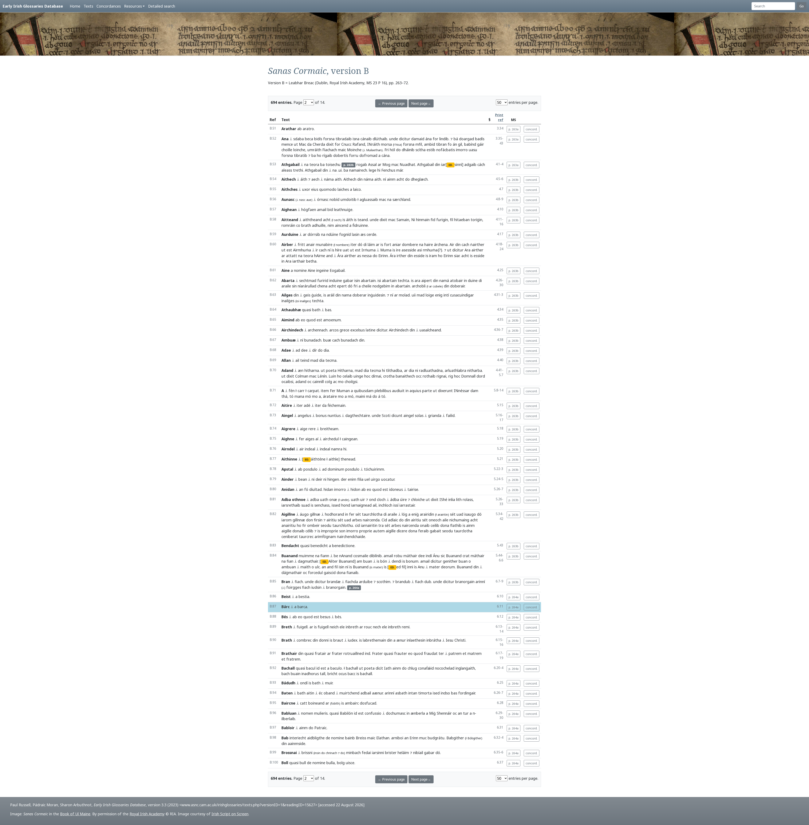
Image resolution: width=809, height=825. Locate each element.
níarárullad (307, 285)
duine (473, 280)
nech (377, 626)
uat (346, 249)
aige (303, 428)
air (301, 448)
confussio (373, 713)
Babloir (288, 727)
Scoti (386, 415)
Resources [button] (133, 6)
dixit (330, 144)
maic (342, 149)
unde (393, 138)
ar (379, 164)
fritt (301, 244)
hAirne (319, 255)
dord (481, 376)
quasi (306, 309)
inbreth (352, 626)
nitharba (474, 370)
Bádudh (288, 682)
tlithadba (394, 370)
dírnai (376, 376)
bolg (341, 762)
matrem (474, 653)
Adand (287, 370)
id (318, 668)
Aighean (289, 209)
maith (305, 566)
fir (304, 525)
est (289, 249)
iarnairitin (369, 525)
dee (304, 350)
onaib (425, 525)
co (298, 225)
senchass (321, 505)
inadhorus (310, 673)
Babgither (455, 737)
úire (403, 499)
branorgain (464, 581)
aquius (415, 390)
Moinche (354, 149)
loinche (299, 149)
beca (309, 138)
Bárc (285, 606)
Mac (302, 144)
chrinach (331, 753)
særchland (401, 199)
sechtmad (307, 280)
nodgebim (381, 285)
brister (390, 752)
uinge (358, 376)
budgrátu (436, 737)
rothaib (429, 376)
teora (314, 164)
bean (302, 479)
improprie (329, 530)
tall (322, 673)
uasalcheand (430, 329)
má (368, 396)
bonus (321, 415)
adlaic (393, 519)
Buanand (289, 555)
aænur (377, 693)
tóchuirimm (374, 469)
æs (363, 234)
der (344, 479)
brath (306, 225)
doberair (457, 285)
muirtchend (349, 693)
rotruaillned (353, 653)
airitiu (332, 519)
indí (429, 555)
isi (379, 280)
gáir (480, 144)
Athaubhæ (291, 309)
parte (427, 390)
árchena (441, 244)
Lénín (322, 376)
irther (401, 255)
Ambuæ (288, 340)
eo (303, 319)
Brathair (289, 653)
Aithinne (289, 459)
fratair (320, 653)
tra (381, 525)
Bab (284, 737)
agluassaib (369, 199)
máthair (410, 555)
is (344, 219)
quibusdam (364, 390)
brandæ (334, 581)
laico (357, 189)
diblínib (375, 555)
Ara (467, 249)
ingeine (322, 270)
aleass (286, 170)
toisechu (333, 164)
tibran (441, 144)
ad (298, 350)
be (336, 555)
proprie (365, 530)
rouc (368, 626)
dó (360, 244)
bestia (304, 596)
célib (309, 530)
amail (321, 209)
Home (75, 6)
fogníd (345, 234)
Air (452, 244)
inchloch (385, 505)
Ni (413, 219)
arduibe (365, 581)
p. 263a (513, 129)
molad (404, 295)
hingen (333, 479)
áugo (304, 514)
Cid (384, 519)
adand (300, 381)
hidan (328, 489)
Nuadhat (407, 164)
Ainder (287, 479)
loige (430, 295)
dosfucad (368, 703)
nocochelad (444, 668)
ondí (304, 682)
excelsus (357, 329)
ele (342, 626)
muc (423, 737)
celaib (347, 376)
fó (306, 489)
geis (306, 295)
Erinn (414, 737)
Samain (402, 219)
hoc (367, 376)
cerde (371, 234)
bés (338, 616)
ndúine (332, 234)
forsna (329, 138)
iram (433, 255)
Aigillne (288, 514)
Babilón (346, 713)
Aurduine (289, 234)
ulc (317, 566)
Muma (385, 249)
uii (414, 295)
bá (456, 138)
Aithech (288, 179)
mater (434, 566)
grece (344, 329)
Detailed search (161, 6)
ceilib (435, 525)
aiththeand (312, 219)
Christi (459, 640)
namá (444, 280)
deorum (448, 566)
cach (465, 244)
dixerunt (445, 390)
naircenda (371, 519)
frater (337, 653)
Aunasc (288, 199)
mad (421, 295)
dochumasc (396, 713)
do (398, 149)
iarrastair (407, 505)
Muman (343, 390)
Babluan (288, 713)
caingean (349, 438)
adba (314, 499)
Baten (287, 693)
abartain (368, 280)
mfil (418, 144)
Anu (421, 566)
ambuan (288, 566)
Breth (286, 626)
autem (379, 530)
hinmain (423, 219)
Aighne (287, 438)
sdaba (298, 138)
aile (445, 519)
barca (302, 606)
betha (311, 261)
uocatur (387, 479)
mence (287, 144)
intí (446, 295)
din (437, 164)
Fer (332, 390)
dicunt (396, 415)
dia (326, 350)
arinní (480, 581)
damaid (417, 138)
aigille (286, 530)
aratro (308, 128)
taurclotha (463, 530)
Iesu (449, 640)
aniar (396, 244)
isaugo (470, 514)
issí (395, 505)
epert (342, 285)
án (455, 144)
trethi (298, 170)
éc (321, 693)
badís (479, 138)
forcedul (315, 572)
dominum (336, 469)
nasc (302, 200)
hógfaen (308, 209)
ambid (429, 144)
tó (291, 396)
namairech (358, 170)
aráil (330, 295)
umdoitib (348, 199)
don (309, 519)
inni (410, 566)
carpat (313, 390)
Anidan (287, 489)
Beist (286, 596)
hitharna (311, 370)
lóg (404, 514)
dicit (379, 668)
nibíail (418, 752)
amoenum (332, 319)
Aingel (287, 415)
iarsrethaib (290, 505)
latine (370, 329)
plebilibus (383, 390)
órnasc (322, 199)
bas (328, 309)
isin (357, 280)
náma (329, 179)
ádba (394, 499)
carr (301, 390)
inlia (451, 499)
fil (451, 219)
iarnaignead (361, 505)
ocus (343, 673)
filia (360, 479)
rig (450, 376)
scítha (420, 149)
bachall (352, 668)
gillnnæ (299, 519)
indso (445, 693)
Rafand (358, 144)
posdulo (310, 469)
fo (450, 144)
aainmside (296, 743)
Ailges (286, 295)
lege (372, 170)
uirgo (375, 479)
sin (294, 285)
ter (441, 653)
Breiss (361, 737)
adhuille (318, 225)
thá (284, 396)
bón (383, 561)
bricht (332, 673)
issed (336, 505)
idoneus (396, 489)
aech (315, 179)
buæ (327, 340)
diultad (315, 489)
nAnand (345, 555)
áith (303, 179)
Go (802, 6)
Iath (387, 668)
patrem (455, 653)
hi (378, 170)
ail (297, 360)
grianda (434, 415)
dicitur (404, 138)
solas (419, 415)
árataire (330, 396)
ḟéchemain (336, 405)
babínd (470, 144)
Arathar (288, 128)
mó (308, 396)
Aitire (286, 405)
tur (466, 713)
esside (419, 255)
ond (372, 499)
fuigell (302, 626)
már (399, 170)
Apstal (287, 469)
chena (322, 285)
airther (477, 249)
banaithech (405, 376)
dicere (402, 530)
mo (341, 381)
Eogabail (337, 270)
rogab (361, 164)
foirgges (293, 587)
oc (309, 381)
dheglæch (419, 179)
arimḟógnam (325, 536)
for (435, 138)
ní (384, 179)
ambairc (352, 703)
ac (335, 381)
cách (481, 164)
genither (450, 561)
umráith (314, 149)
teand (363, 219)
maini (360, 396)
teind (304, 360)
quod (311, 319)
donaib (298, 530)
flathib (456, 525)
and (329, 255)
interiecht (297, 737)
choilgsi (351, 381)
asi (419, 249)
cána (386, 155)
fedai (366, 752)
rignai (441, 376)
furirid (322, 280)
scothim (383, 581)
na (306, 164)
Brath (286, 640)
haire (428, 244)
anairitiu (288, 525)
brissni (306, 752)
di (365, 244)
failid (450, 415)
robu (398, 555)
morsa (386, 144)
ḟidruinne (360, 225)
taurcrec (306, 536)
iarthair (298, 261)
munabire (324, 244)
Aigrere (288, 428)
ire (398, 249)
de (328, 737)
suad (305, 505)
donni (324, 640)
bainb (350, 737)
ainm (391, 179)
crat (466, 555)
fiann (324, 555)
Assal (372, 164)
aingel (408, 415)
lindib (444, 138)
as (359, 255)
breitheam (329, 428)
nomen (307, 713)
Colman (301, 376)
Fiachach (329, 149)
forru (353, 155)
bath (316, 309)
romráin (288, 225)
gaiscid (330, 572)
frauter (400, 653)
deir (319, 479)
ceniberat (289, 536)
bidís (318, 138)
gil (460, 144)
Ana (285, 138)
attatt (291, 255)
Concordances (108, 6)
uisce (350, 762)
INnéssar (461, 390)
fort (387, 244)
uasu (473, 149)
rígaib (327, 155)
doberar (359, 295)
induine (335, 280)
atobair (456, 280)
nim (331, 225)
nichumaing (459, 519)
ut (296, 144)
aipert (426, 280)
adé (307, 405)
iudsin (316, 587)
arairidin (427, 514)
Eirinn (383, 255)
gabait (435, 530)
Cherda (319, 144)
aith (338, 179)
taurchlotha (372, 514)
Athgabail (290, 164)
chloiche (418, 499)
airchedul (331, 438)
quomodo (327, 189)
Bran (285, 581)
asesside (409, 249)
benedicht (319, 545)
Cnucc (346, 144)
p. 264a (513, 597)
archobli (419, 285)
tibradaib (344, 138)
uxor (306, 189)
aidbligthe (316, 737)
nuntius (334, 415)
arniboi (397, 737)
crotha (389, 376)
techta (403, 280)
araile (286, 285)
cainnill (318, 381)
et (464, 653)
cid (357, 525)
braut (338, 640)
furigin (442, 219)
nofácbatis (445, 149)
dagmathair (308, 561)
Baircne (288, 703)
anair (310, 244)
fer (301, 438)
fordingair (466, 693)
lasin (355, 234)
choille (286, 149)
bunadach (312, 340)
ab (299, 128)
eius (314, 189)
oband (329, 693)
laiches (343, 189)
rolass (468, 499)
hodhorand (334, 514)
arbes (357, 519)
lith (459, 499)
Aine (285, 270)
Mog (386, 164)
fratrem (293, 659)
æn (300, 370)
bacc (351, 673)
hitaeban (462, 219)
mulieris (321, 713)
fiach (299, 581)
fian (290, 561)
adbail (365, 693)
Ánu (436, 555)
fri (356, 285)
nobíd (334, 199)
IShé (443, 499)
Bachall (288, 668)
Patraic (320, 727)
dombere (410, 244)
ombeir (313, 525)
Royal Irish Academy (147, 813)
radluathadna (431, 370)
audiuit (398, 390)
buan (367, 561)
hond (345, 505)
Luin (332, 376)
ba (313, 155)
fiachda (351, 581)
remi (406, 626)
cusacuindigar (462, 295)
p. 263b (513, 180)
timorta (425, 693)
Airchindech (292, 329)
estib (431, 149)
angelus (304, 415)
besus (325, 616)
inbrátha (433, 640)
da (309, 144)
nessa (367, 255)
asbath (401, 693)
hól (392, 149)
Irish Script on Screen (230, 813)
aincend (341, 225)
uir (362, 499)
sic (443, 555)
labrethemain (374, 640)
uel (367, 479)
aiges (309, 438)
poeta (331, 370)
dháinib (408, 149)
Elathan (382, 737)
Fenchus (388, 170)
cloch (381, 499)
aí (316, 438)
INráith (373, 144)
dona (444, 525)
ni (416, 370)
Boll (284, 762)
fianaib (352, 572)
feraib (423, 530)
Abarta (288, 280)
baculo (336, 668)
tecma (330, 360)
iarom (286, 519)
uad (460, 514)
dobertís (340, 155)
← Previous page (391, 103)
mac (395, 164)
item (325, 390)
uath (324, 499)
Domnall (468, 376)
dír (314, 350)
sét (358, 514)
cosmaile (360, 555)
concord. (531, 129)
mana (299, 396)
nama (346, 295)
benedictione (343, 545)
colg (328, 381)
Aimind (287, 319)
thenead (348, 459)
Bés (284, 616)
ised (436, 693)
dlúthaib (380, 138)
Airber (287, 244)
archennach (317, 329)
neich (334, 626)
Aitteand (289, 219)
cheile (366, 285)
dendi (396, 561)
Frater (377, 653)
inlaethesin (416, 640)
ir (317, 249)
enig (438, 295)
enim (352, 479)
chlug (412, 668)
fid (433, 219)
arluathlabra (455, 370)
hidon (355, 489)
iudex (352, 640)
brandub (402, 581)
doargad (466, 138)
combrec (304, 640)
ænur (401, 640)
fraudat (431, 653)
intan (412, 693)
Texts (88, 6)
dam (474, 390)
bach (285, 673)
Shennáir (444, 713)
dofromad (368, 155)
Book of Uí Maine (75, 813)
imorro (462, 149)
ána (428, 138)
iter (354, 244)
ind (367, 653)
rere (312, 428)
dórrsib (314, 234)
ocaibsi (287, 381)
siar (456, 255)
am (359, 561)
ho (319, 155)
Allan (286, 360)
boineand (316, 703)
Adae (286, 350)
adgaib (470, 164)
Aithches (289, 189)
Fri (386, 149)
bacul (310, 668)
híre (338, 249)
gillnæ (315, 514)
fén (292, 390)
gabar (348, 280)
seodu (326, 525)
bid (330, 209)
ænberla (418, 713)
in (282, 261)
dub (427, 581)
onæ (333, 499)
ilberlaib (288, 718)
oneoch (435, 519)
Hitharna (345, 370)
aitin (310, 693)
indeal (310, 448)
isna (356, 138)
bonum (412, 561)
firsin (318, 519)
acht (400, 179)
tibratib (300, 155)
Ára (340, 255)
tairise (412, 489)
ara (417, 280)
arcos (334, 329)
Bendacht (290, 545)
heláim (403, 752)
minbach (353, 752)
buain (295, 673)
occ (419, 376)
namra (336, 448)
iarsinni (378, 752)
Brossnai (289, 752)
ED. (451, 165)
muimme (306, 555)
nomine (300, 270)
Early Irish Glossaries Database (33, 6)
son (342, 530)
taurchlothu (342, 525)
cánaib (366, 138)
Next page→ (421, 103)
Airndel (288, 448)
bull (303, 762)
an (301, 489)
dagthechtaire (357, 415)
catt (303, 703)
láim (371, 244)
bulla (330, 762)
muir (328, 682)
